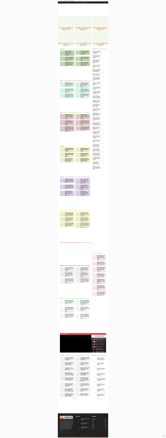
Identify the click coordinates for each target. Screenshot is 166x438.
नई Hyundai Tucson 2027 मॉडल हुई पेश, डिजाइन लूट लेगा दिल (96, 162)
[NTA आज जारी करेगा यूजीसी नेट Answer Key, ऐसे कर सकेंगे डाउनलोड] (94, 263)
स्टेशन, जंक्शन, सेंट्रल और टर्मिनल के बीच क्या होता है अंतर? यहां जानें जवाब (101, 293)
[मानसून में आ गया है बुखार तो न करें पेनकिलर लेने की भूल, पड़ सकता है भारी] (62, 59)
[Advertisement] (83, 10)
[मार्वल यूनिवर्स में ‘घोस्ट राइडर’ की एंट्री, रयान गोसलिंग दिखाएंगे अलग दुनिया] (62, 193)
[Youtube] (105, 0)
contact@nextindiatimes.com (67, 430)
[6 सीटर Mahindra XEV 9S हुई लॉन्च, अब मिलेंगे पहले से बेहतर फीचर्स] (103, 132)
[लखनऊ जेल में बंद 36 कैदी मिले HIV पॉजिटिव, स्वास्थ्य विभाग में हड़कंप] (78, 428)
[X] (104, 0)
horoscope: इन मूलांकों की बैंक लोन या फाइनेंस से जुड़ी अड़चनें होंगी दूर (69, 224)
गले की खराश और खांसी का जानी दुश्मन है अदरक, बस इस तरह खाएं (85, 52)
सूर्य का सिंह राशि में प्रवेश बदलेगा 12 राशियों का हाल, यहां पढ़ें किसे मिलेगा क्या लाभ (85, 224)
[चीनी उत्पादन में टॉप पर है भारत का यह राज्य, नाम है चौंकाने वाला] (65, 36)
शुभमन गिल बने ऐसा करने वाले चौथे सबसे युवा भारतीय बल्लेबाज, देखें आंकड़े (100, 28)
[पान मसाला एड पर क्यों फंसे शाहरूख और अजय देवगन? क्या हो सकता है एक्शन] (77, 128)
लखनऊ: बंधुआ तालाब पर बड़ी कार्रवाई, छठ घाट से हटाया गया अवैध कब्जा (101, 44)
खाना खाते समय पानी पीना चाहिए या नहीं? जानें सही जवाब (85, 58)
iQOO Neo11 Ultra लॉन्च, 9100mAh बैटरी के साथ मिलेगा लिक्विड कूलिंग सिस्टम (96, 168)
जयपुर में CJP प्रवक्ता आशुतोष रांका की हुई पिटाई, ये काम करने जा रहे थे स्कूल (85, 90)
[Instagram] (103, 0)
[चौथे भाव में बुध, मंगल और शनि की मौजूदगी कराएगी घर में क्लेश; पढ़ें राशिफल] (62, 214)
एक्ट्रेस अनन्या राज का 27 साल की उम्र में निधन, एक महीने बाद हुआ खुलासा (68, 159)
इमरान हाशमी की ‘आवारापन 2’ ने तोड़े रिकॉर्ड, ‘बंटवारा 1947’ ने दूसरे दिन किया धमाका (85, 159)
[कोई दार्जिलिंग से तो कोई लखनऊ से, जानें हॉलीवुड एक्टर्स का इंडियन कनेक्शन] (62, 180)
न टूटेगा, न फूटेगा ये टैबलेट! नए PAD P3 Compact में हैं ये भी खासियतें (66, 28)
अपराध (61, 112)
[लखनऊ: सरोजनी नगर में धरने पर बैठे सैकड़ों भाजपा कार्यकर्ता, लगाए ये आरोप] (103, 149)
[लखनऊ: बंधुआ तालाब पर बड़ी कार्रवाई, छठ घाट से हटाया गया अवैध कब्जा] (100, 36)
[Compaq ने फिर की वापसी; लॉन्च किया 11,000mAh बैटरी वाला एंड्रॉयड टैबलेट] (62, 378)
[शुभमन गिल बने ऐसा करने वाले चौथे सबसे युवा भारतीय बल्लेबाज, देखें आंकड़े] (100, 21)
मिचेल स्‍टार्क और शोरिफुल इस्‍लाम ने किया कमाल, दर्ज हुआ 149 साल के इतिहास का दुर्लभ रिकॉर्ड (85, 302)
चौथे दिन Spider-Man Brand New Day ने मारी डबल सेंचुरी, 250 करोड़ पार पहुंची (85, 181)
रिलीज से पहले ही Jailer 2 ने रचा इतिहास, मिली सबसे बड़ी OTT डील (85, 149)
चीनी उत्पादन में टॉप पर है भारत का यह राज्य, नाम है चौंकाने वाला (66, 44)
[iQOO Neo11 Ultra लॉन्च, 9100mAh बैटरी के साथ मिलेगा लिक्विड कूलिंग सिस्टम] (103, 166)
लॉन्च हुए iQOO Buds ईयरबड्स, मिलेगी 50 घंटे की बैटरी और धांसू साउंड (96, 114)
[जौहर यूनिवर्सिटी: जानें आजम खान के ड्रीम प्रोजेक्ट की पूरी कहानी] (77, 95)
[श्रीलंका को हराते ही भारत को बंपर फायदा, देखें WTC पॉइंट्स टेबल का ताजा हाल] (103, 153)
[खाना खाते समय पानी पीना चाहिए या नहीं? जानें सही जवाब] (77, 59)
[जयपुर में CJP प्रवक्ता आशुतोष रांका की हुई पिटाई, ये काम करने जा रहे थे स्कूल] (77, 90)
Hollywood (62, 177)
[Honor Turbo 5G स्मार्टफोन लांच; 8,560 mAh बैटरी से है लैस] (83, 36)
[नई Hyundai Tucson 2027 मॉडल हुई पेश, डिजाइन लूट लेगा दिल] (103, 162)
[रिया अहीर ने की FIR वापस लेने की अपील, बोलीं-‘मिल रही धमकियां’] (103, 136)
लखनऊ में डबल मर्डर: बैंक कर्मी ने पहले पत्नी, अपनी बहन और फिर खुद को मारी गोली (85, 122)
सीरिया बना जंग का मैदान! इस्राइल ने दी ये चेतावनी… (96, 75)
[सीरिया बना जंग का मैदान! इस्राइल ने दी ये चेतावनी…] (103, 74)
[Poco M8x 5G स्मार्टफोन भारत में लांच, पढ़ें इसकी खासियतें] (103, 83)
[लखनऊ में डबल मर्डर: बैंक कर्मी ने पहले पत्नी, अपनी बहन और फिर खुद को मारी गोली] (77, 122)
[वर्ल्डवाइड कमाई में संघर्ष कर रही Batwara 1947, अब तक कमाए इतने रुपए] (77, 155)
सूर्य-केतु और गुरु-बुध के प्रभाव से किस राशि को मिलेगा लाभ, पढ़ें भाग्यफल (84, 219)
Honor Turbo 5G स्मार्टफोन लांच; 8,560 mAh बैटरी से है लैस (83, 44)
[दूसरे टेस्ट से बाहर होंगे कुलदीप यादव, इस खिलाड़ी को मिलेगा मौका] (103, 127)
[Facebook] (102, 0)
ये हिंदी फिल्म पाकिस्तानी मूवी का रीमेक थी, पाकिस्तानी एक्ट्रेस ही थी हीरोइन (69, 149)
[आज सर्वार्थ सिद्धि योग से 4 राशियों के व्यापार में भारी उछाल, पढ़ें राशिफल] (62, 219)
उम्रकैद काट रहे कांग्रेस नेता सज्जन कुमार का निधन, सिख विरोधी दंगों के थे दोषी (69, 95)
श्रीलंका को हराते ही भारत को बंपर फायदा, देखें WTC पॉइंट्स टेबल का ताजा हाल (96, 154)
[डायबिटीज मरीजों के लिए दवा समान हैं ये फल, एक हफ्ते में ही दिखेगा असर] (62, 64)
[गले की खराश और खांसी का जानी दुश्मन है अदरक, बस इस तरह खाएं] (77, 52)
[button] (105, 2)
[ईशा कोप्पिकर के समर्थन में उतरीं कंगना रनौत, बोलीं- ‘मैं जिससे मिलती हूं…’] (62, 155)
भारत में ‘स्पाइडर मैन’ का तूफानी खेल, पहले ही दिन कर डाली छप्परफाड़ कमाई (69, 186)
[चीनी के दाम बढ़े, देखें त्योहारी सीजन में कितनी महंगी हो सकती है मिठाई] (103, 51)
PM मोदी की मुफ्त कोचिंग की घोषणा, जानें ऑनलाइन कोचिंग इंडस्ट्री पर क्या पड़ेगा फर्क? (101, 269)
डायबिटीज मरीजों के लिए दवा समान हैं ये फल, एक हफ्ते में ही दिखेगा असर (69, 63)
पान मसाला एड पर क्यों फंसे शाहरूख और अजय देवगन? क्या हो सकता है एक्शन (85, 128)
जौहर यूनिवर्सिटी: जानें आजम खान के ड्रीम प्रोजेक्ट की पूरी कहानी (85, 95)
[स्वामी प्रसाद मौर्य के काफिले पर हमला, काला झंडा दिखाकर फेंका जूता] (78, 423)
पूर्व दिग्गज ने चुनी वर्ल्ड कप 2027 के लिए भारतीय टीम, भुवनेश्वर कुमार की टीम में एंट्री (96, 79)
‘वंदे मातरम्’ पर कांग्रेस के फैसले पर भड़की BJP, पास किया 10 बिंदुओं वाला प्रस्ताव (84, 84)
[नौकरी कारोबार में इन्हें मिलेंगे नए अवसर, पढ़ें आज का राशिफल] (77, 214)
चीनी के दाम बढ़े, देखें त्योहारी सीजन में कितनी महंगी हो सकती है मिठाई (97, 52)
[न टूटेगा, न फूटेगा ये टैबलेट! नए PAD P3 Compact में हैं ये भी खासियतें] (65, 21)
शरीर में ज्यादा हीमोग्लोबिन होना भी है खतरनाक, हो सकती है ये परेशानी (85, 63)
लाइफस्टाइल (62, 49)
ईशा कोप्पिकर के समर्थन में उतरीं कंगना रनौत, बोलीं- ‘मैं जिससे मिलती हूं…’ (69, 154)
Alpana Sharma (82, 45)
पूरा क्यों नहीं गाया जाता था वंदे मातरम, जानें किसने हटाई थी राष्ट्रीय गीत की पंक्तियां (101, 257)
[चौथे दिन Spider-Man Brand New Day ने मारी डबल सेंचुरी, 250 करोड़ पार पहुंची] (77, 180)
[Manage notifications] (164, 436)
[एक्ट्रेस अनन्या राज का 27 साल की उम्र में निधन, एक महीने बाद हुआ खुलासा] (62, 160)
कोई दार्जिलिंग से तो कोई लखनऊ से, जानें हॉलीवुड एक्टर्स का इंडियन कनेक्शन (69, 180)
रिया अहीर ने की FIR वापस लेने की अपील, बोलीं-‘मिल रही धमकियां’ (96, 136)
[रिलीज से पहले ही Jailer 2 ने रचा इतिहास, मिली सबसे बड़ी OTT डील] (77, 150)
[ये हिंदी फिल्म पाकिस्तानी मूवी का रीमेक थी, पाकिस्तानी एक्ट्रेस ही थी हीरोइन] (62, 150)
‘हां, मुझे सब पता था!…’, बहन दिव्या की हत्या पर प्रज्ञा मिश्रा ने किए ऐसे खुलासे (69, 122)
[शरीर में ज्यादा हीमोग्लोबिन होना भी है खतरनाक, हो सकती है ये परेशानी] (77, 64)
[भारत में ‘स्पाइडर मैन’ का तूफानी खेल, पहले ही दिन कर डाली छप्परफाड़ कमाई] (62, 187)
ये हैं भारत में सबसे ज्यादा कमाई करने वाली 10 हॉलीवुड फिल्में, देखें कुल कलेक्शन (84, 187)
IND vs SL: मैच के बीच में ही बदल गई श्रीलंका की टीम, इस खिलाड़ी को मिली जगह (85, 316)
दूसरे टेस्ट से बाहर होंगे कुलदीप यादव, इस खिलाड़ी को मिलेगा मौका (96, 128)
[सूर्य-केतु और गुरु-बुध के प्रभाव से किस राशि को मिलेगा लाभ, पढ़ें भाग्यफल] (77, 219)
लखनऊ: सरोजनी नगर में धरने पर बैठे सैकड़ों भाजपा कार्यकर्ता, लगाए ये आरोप (96, 149)
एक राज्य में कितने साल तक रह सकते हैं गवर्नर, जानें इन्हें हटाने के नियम (69, 90)
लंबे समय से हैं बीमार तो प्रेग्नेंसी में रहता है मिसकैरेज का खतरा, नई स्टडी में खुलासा (69, 53)
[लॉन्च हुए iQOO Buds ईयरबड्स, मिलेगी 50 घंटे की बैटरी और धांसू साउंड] (103, 113)
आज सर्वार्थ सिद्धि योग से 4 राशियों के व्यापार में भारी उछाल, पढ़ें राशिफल (69, 219)
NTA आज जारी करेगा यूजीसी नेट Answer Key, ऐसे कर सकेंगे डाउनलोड (101, 263)
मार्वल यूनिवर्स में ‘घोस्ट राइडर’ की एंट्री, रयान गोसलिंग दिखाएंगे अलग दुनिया (68, 193)
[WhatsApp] (70, 433)
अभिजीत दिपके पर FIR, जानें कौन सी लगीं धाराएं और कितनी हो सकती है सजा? (83, 28)
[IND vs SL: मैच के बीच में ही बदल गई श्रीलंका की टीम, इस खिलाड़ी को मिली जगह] (77, 316)
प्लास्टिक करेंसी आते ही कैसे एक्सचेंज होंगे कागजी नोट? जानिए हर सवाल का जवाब (101, 287)
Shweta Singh (64, 45)
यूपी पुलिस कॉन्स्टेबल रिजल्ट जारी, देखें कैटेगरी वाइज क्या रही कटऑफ (101, 275)
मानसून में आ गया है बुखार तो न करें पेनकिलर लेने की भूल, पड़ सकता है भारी (69, 58)
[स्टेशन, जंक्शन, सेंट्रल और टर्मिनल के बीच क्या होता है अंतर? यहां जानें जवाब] (94, 294)
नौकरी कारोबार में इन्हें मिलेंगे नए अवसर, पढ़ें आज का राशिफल (85, 214)
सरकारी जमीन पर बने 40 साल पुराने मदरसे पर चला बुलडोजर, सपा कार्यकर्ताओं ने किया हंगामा (69, 128)
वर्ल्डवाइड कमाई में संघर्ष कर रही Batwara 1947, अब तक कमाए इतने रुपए (84, 154)
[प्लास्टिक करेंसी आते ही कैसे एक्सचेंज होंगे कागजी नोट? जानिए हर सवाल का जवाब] (94, 287)
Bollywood (62, 146)
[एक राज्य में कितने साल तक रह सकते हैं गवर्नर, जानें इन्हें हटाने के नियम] (62, 90)
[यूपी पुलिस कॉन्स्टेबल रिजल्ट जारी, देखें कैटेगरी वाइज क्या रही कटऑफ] (94, 275)
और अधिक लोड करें (75, 398)
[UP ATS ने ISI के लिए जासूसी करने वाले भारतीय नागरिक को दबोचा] (78, 419)
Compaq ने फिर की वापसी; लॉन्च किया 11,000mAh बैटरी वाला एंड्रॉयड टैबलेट (69, 378)
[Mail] (65, 433)
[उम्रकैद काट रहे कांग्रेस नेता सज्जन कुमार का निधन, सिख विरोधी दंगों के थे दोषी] (62, 95)
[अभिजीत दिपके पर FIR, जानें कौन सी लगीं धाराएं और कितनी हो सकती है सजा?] (83, 21)
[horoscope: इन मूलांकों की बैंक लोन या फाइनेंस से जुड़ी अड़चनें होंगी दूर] (62, 224)
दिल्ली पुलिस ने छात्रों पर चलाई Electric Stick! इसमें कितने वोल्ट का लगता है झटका (101, 281)
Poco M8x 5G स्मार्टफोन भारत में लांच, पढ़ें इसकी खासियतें (96, 83)
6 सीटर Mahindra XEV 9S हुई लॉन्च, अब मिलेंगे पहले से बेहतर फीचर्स (96, 132)
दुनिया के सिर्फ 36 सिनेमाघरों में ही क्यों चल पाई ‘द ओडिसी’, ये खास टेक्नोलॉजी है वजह (84, 193)
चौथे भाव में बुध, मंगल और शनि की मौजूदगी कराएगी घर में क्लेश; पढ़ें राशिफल (69, 214)
